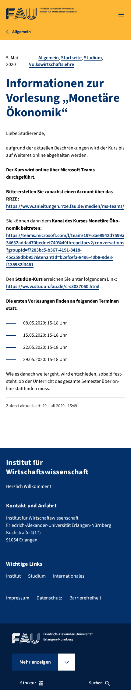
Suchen (96, 683)
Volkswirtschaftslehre (51, 64)
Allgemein (48, 57)
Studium (93, 57)
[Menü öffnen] (121, 14)
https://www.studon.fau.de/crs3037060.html (52, 286)
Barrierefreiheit (85, 598)
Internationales (68, 576)
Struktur (28, 683)
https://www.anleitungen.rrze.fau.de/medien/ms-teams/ (65, 206)
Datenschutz (49, 598)
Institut (13, 576)
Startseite (71, 57)
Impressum (17, 598)
